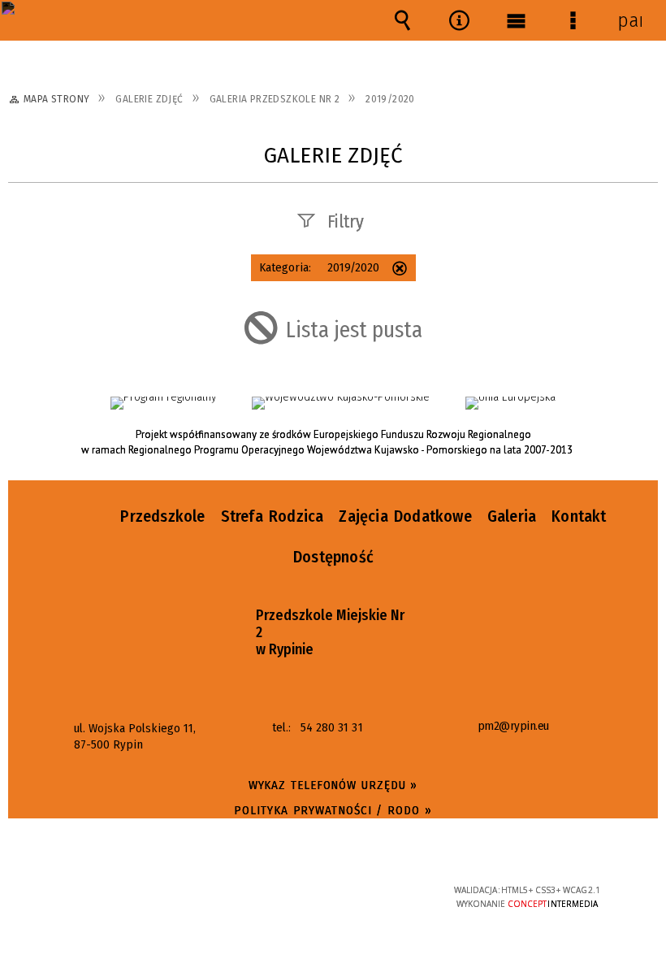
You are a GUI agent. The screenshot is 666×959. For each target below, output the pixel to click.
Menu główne (516, 20)
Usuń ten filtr (399, 270)
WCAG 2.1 (373, 889)
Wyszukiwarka (402, 20)
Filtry (345, 221)
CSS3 (323, 891)
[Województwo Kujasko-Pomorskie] (341, 403)
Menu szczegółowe (572, 20)
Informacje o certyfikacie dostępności (130, 892)
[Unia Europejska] (510, 403)
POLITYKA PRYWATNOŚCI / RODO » (332, 810)
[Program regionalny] (163, 403)
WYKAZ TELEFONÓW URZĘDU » (333, 785)
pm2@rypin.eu (513, 726)
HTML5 (299, 891)
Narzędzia (459, 20)
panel (629, 20)
